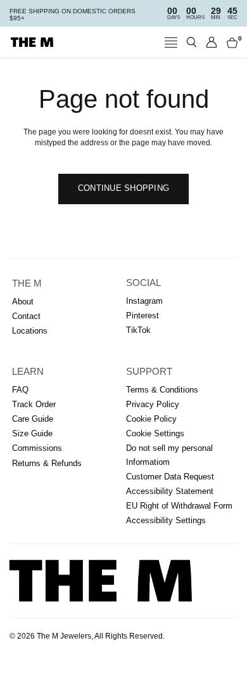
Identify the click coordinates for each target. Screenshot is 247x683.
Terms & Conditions (162, 389)
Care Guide (32, 419)
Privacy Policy (152, 404)
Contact (26, 316)
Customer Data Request (170, 476)
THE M (27, 283)
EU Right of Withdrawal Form (179, 506)
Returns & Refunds (47, 463)
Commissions (37, 448)
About (23, 301)
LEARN (28, 372)
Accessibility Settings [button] (166, 520)
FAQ (20, 389)
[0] (230, 42)
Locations (30, 330)
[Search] (191, 42)
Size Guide (32, 433)
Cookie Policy (151, 419)
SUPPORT (149, 372)
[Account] (212, 42)
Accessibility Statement (169, 491)
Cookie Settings (155, 433)
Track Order (34, 404)
